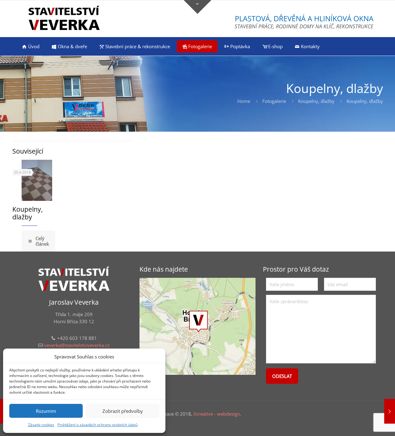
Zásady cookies (41, 424)
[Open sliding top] (197, 7)
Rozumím (46, 411)
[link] (197, 326)
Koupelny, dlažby (316, 101)
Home (243, 101)
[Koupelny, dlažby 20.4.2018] (389, 411)
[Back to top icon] (365, 423)
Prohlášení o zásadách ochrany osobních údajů (97, 424)
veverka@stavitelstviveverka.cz (77, 345)
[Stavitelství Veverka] (64, 18)
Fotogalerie (274, 101)
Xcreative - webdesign (216, 414)
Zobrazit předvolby (122, 411)
